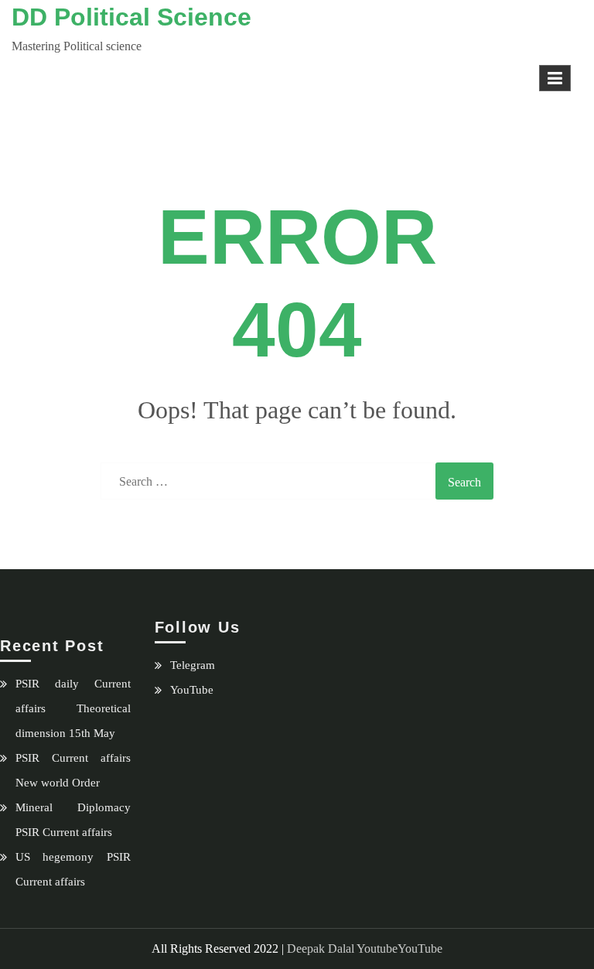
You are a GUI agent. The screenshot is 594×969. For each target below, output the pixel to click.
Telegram (192, 665)
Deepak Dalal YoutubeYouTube (364, 948)
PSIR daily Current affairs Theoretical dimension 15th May (73, 708)
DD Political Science (131, 17)
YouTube (191, 690)
